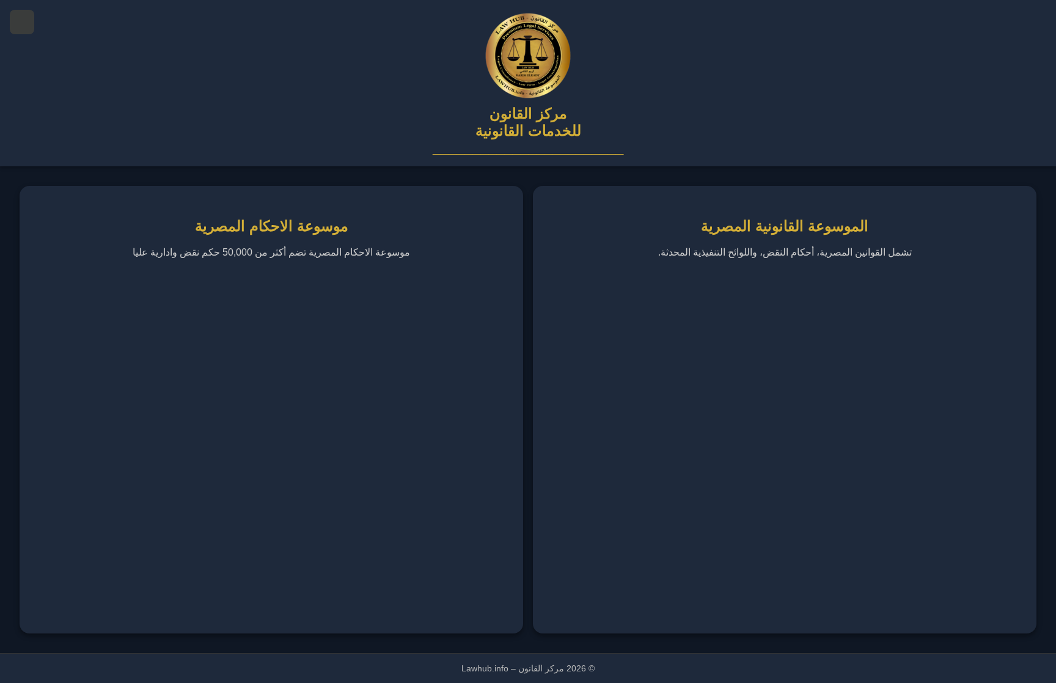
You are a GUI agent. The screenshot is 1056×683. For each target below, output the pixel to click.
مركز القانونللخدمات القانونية (528, 122)
